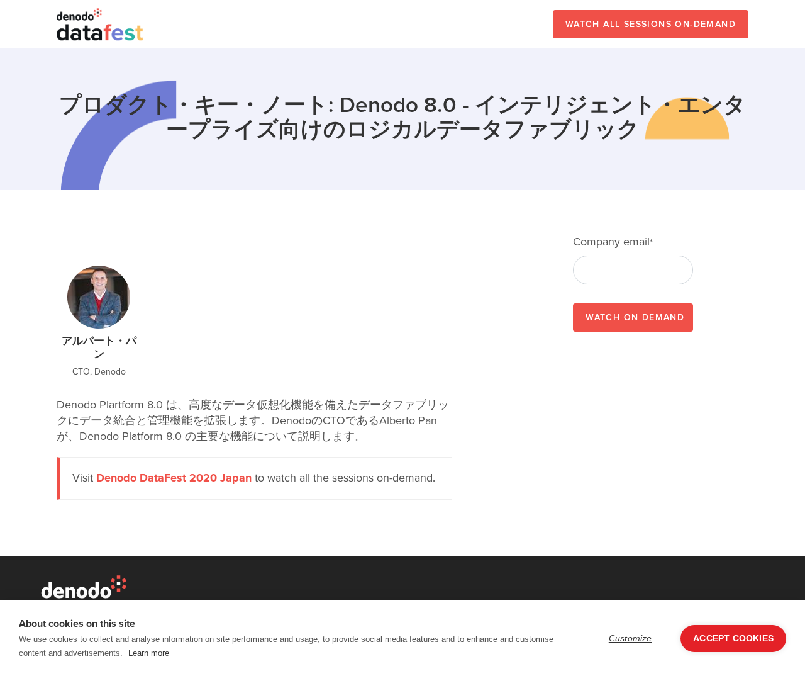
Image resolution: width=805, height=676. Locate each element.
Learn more (148, 653)
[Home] (101, 24)
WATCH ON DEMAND (635, 317)
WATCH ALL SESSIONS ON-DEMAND (650, 24)
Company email (613, 242)
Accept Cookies (733, 638)
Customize (630, 638)
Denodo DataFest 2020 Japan (174, 478)
